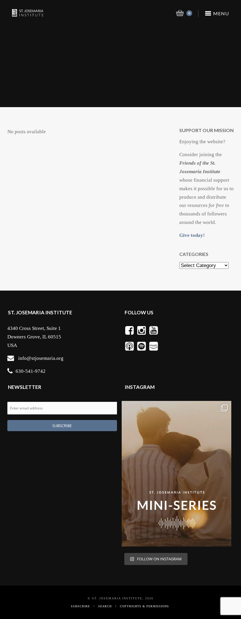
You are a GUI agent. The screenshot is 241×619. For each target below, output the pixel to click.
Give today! (192, 235)
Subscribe (80, 606)
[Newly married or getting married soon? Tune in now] (176, 474)
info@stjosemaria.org (40, 358)
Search (105, 606)
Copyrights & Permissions (144, 606)
